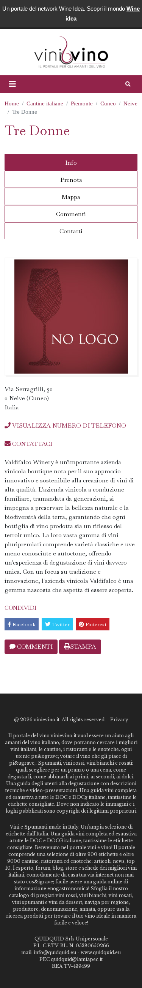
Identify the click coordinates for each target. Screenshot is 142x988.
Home (12, 103)
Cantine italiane (45, 103)
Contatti (71, 231)
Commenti (71, 214)
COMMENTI (34, 647)
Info (71, 163)
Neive (130, 103)
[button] (12, 84)
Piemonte (82, 103)
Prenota (71, 180)
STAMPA (83, 647)
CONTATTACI (31, 444)
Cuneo (108, 103)
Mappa (71, 197)
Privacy (119, 719)
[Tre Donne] (71, 316)
